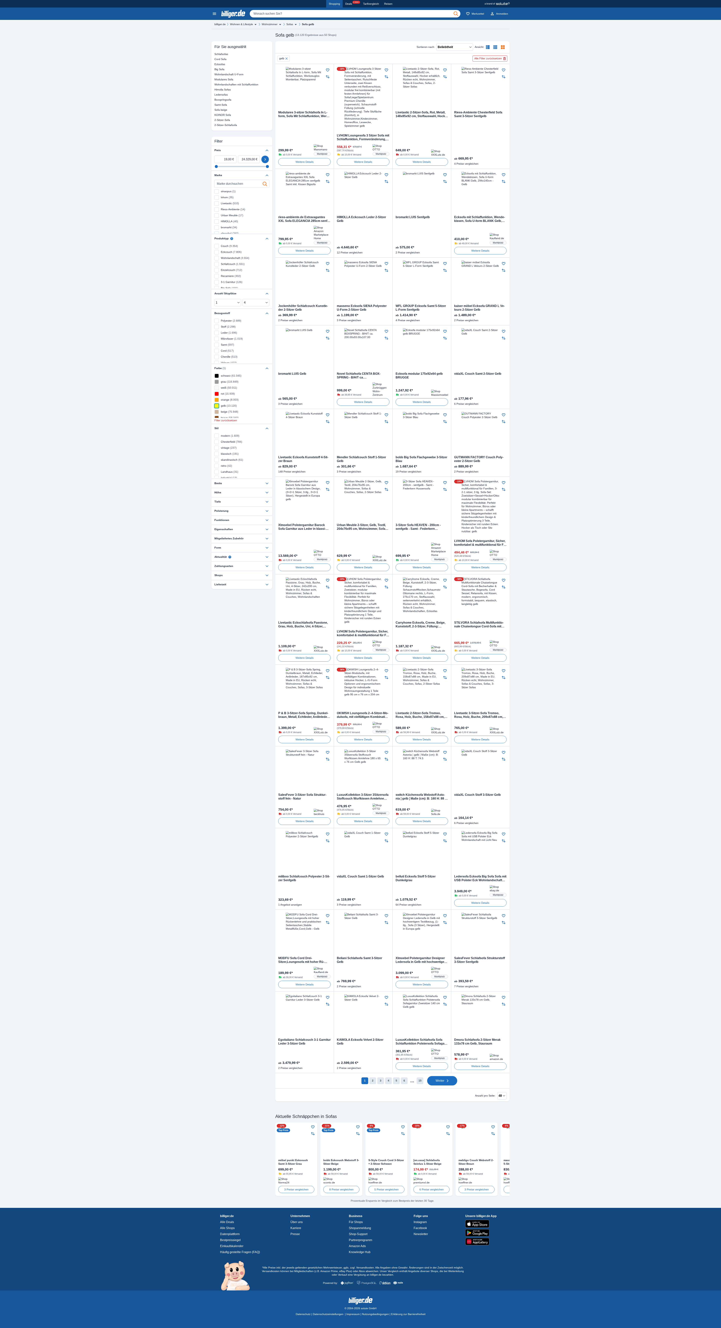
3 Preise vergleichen (296, 1189)
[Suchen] (456, 13)
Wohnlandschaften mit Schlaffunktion (216, 84)
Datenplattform (230, 1234)
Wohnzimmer (270, 24)
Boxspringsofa (216, 99)
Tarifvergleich (371, 3)
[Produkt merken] (328, 70)
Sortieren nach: (426, 46)
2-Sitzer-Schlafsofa (216, 125)
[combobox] (355, 13)
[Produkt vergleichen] (328, 77)
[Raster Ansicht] (495, 47)
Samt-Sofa (216, 104)
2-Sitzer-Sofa (216, 119)
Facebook (420, 1228)
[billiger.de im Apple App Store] (481, 1224)
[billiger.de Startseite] (233, 14)
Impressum (353, 1314)
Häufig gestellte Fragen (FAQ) (240, 1252)
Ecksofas (216, 64)
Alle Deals (227, 1222)
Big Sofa (216, 69)
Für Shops (356, 1222)
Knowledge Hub (359, 1252)
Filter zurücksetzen (225, 420)
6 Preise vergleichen (431, 1189)
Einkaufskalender (231, 1246)
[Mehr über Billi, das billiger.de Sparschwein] (237, 1275)
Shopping (334, 3)
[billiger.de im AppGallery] (481, 1241)
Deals (352, 3)
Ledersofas (216, 94)
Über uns (296, 1222)
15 (420, 1080)
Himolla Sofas (216, 89)
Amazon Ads (357, 1246)
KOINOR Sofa (216, 114)
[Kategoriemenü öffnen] (214, 13)
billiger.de (220, 24)
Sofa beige (216, 109)
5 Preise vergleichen (386, 1189)
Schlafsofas (216, 54)
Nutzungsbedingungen (375, 1314)
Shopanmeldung (360, 1228)
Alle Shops (227, 1228)
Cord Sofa (216, 59)
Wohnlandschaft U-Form (216, 74)
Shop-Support (358, 1234)
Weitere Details (305, 161)
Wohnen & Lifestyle (241, 24)
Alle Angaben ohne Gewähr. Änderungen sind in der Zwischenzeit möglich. (419, 1267)
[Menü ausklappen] (255, 24)
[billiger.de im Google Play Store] (481, 1232)
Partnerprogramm (360, 1240)
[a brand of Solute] (497, 3)
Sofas (289, 24)
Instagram (420, 1222)
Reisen (388, 3)
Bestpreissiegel (230, 1240)
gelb (281, 58)
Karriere (295, 1228)
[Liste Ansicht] (488, 47)
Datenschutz (303, 1314)
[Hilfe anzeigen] (231, 238)
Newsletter (421, 1234)
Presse (295, 1234)
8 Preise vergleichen (341, 1189)
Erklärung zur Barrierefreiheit (408, 1314)
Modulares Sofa (216, 79)
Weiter (440, 1080)
